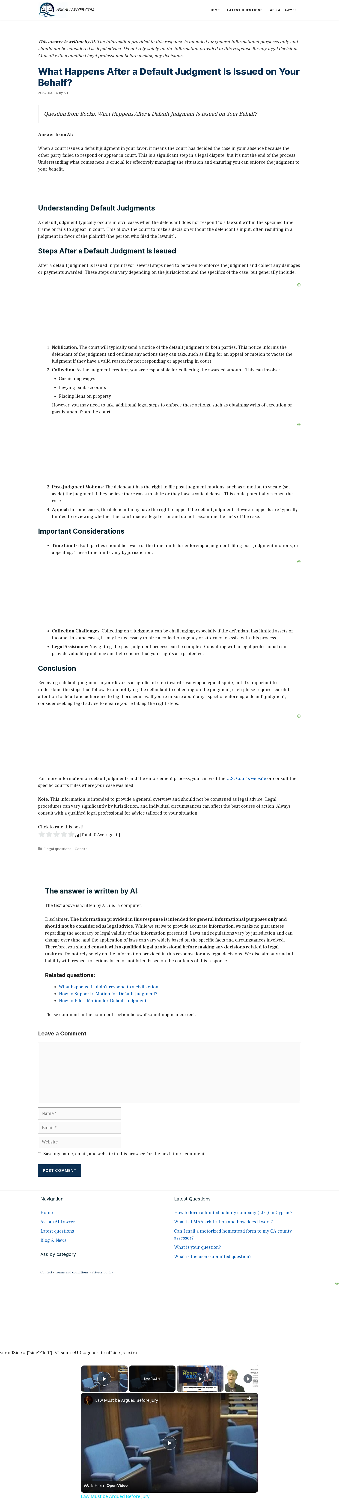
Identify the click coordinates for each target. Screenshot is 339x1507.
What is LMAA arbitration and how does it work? (223, 1222)
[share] (249, 1398)
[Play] (200, 1378)
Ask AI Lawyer (283, 10)
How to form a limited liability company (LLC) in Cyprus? (233, 1213)
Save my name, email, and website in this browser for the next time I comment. (124, 1154)
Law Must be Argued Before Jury (126, 1400)
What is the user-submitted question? (212, 1257)
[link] (88, 1400)
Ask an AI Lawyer (57, 1222)
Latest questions (245, 10)
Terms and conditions (72, 1272)
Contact (46, 1272)
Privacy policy (102, 1272)
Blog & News (53, 1240)
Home (214, 10)
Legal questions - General (66, 848)
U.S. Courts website (246, 779)
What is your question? (197, 1247)
